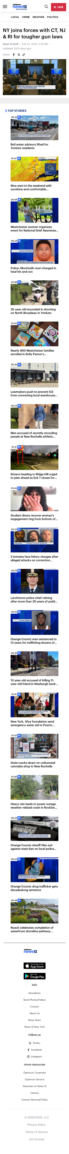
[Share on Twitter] (18, 54)
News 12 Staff (10, 44)
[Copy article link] (23, 54)
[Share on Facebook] (13, 54)
